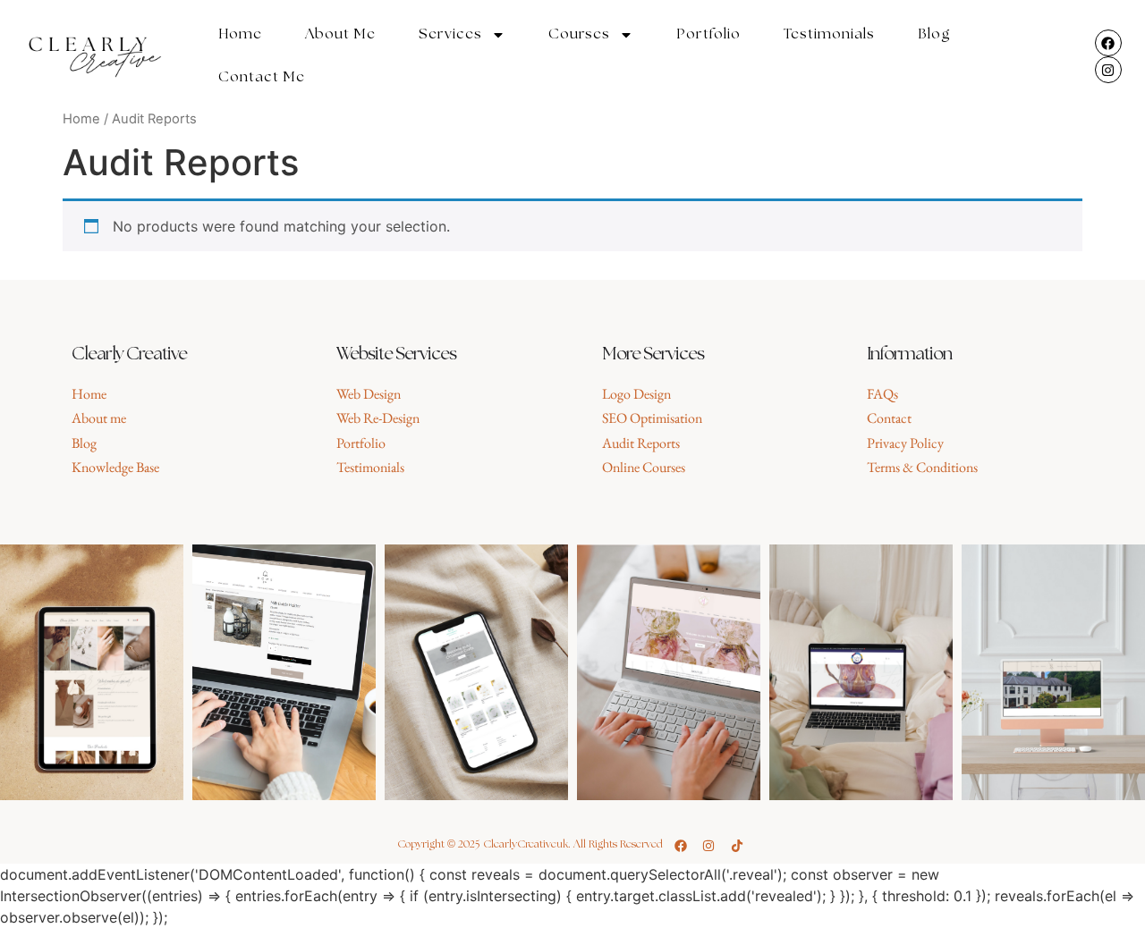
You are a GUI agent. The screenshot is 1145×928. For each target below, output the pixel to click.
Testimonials (829, 34)
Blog (934, 34)
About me (340, 34)
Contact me (261, 77)
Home (240, 34)
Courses (579, 34)
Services (450, 34)
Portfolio (708, 34)
